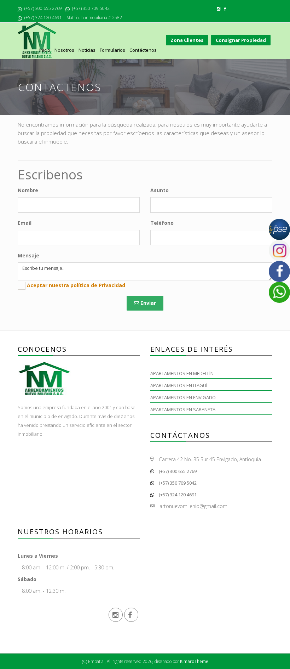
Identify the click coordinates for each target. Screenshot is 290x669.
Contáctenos (143, 50)
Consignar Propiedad (241, 40)
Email (24, 222)
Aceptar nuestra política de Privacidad (76, 285)
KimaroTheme (194, 661)
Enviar (147, 303)
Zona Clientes (186, 40)
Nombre (28, 190)
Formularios (112, 50)
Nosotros (64, 50)
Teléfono (162, 222)
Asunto (159, 190)
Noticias (87, 50)
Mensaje (28, 255)
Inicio (44, 50)
